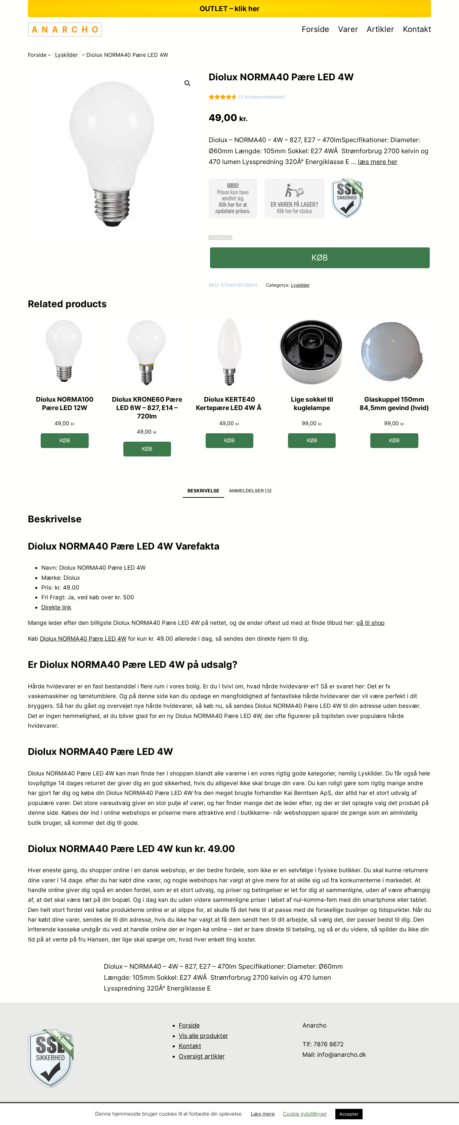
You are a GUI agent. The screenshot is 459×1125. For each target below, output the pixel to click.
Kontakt (190, 1045)
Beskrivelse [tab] (203, 490)
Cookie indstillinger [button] (305, 1114)
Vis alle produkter (203, 1035)
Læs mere (263, 1114)
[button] (187, 83)
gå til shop (370, 622)
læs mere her (378, 162)
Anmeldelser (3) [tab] (250, 490)
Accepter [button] (349, 1114)
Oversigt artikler (202, 1056)
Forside (37, 54)
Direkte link (56, 607)
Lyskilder (66, 54)
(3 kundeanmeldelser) (262, 96)
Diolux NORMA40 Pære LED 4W (83, 638)
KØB (319, 258)
